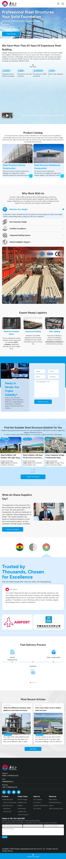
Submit (5, 837)
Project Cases (22, 796)
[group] (10, 452)
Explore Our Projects (33, 477)
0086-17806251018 (10, 776)
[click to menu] (62, 3)
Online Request (11, 34)
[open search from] (58, 3)
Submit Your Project (12, 529)
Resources (52, 796)
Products (5, 796)
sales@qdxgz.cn (7, 781)
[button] (64, 23)
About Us (36, 796)
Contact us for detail (33, 857)
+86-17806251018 (9, 787)
